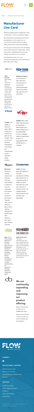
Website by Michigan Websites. (9, 405)
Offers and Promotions (8, 371)
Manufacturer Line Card (8, 369)
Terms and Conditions (8, 393)
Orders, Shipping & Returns (9, 388)
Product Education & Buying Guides (12, 374)
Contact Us (5, 391)
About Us (5, 377)
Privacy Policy (6, 396)
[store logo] (7, 5)
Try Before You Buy (7, 385)
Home (3, 16)
